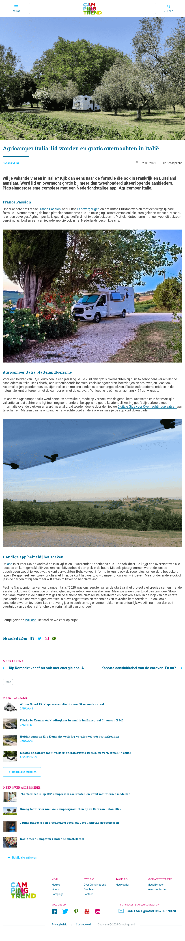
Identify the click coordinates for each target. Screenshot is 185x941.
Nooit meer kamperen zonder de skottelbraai (92, 842)
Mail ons (30, 620)
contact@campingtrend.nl (151, 911)
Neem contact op (157, 889)
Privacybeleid (59, 924)
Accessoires (11, 162)
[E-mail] (47, 639)
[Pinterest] (76, 911)
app (9, 564)
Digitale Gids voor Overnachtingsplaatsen (147, 406)
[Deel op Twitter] (39, 639)
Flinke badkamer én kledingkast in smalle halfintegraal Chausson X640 (92, 724)
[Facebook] (54, 911)
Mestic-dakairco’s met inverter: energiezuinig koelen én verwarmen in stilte (92, 756)
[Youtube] (87, 911)
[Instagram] (97, 911)
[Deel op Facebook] (32, 639)
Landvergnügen (88, 209)
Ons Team (89, 889)
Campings (57, 894)
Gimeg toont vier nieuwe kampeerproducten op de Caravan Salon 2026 (92, 811)
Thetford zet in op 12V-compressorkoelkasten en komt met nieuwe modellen (92, 797)
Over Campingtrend (95, 884)
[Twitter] (65, 911)
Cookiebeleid (83, 924)
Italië (8, 682)
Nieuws (56, 884)
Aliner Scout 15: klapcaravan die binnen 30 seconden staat (92, 707)
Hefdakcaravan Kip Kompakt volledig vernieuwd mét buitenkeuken (92, 740)
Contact (88, 894)
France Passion (50, 209)
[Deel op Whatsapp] (54, 639)
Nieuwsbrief (122, 884)
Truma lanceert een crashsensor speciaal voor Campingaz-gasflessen (92, 826)
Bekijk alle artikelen (24, 772)
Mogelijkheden (156, 884)
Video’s (56, 889)
